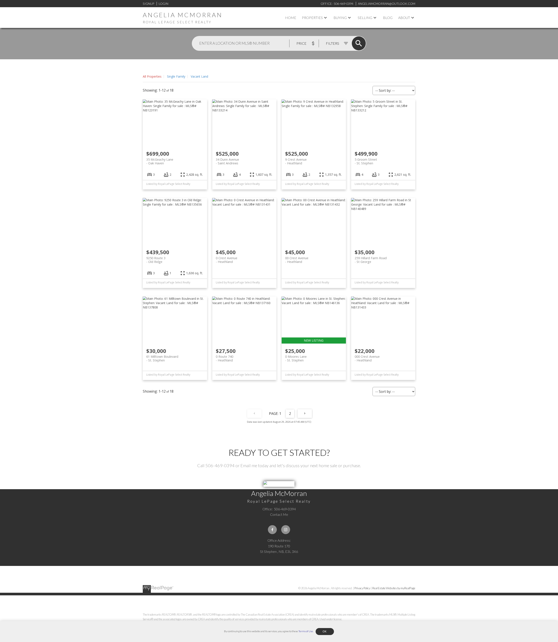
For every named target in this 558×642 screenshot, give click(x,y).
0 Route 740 (224, 358)
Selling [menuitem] (365, 17)
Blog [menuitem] (388, 17)
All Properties (152, 76)
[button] (272, 529)
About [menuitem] (404, 17)
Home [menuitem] (290, 17)
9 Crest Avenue (296, 161)
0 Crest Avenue (226, 260)
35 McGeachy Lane (159, 161)
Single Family (176, 76)
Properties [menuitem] (312, 17)
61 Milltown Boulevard (162, 358)
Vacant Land (199, 76)
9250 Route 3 (155, 260)
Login (163, 3)
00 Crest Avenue (296, 260)
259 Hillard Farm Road (371, 260)
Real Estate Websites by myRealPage (393, 588)
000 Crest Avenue (367, 358)
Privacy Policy (362, 588)
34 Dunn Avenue (227, 161)
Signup (148, 3)
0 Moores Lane (296, 358)
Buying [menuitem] (340, 17)
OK (325, 631)
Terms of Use (305, 631)
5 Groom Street (366, 161)
